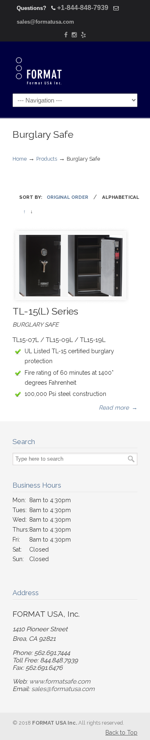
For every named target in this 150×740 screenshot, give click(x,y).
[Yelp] (83, 35)
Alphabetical (120, 197)
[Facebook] (66, 35)
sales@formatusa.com (45, 22)
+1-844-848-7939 (82, 7)
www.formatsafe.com (59, 681)
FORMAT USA (48, 66)
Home (19, 159)
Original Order (67, 197)
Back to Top (121, 732)
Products (46, 159)
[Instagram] (74, 35)
